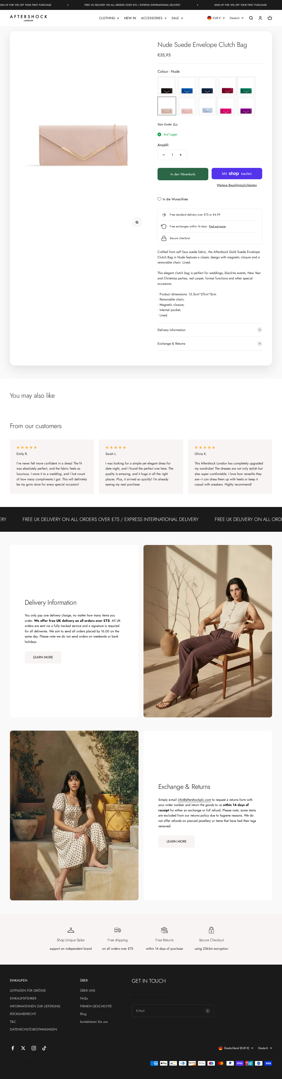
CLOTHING (107, 18)
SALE (175, 18)
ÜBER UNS (87, 990)
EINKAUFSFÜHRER (23, 998)
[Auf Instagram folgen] (34, 1048)
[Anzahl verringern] (164, 155)
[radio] (167, 85)
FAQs (84, 998)
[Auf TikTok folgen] (44, 1048)
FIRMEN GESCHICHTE (96, 1006)
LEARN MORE (43, 657)
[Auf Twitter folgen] (23, 1048)
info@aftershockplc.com (194, 799)
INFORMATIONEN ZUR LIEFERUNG (35, 1006)
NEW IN (130, 18)
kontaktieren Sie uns (94, 1021)
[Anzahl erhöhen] (181, 155)
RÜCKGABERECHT (23, 1013)
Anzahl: (163, 145)
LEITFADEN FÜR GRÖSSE (28, 990)
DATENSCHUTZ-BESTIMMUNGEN (33, 1029)
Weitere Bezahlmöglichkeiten (237, 185)
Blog (83, 1013)
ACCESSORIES (151, 18)
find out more (217, 226)
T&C (13, 1021)
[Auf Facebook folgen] (12, 1048)
